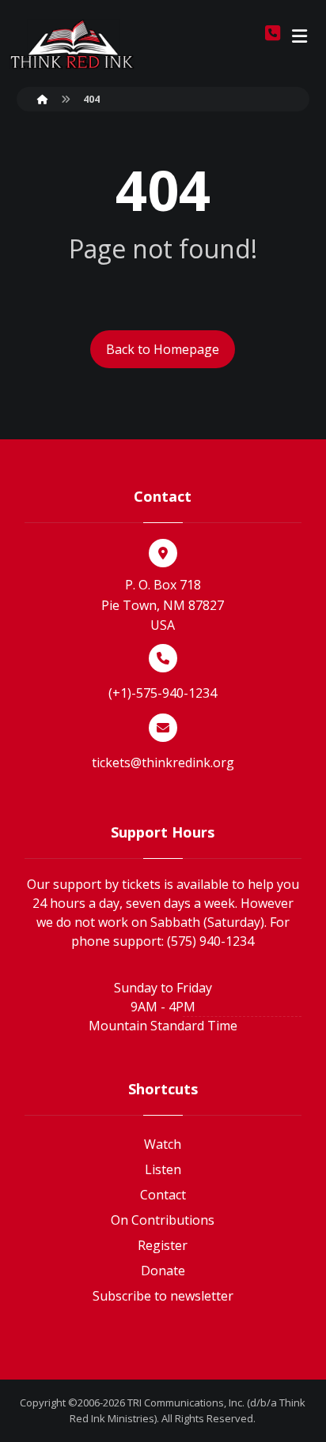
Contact (163, 1194)
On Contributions (162, 1220)
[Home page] (42, 99)
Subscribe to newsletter (163, 1296)
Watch (162, 1144)
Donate (163, 1270)
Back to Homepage (162, 349)
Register (163, 1245)
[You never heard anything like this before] (72, 44)
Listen (163, 1169)
